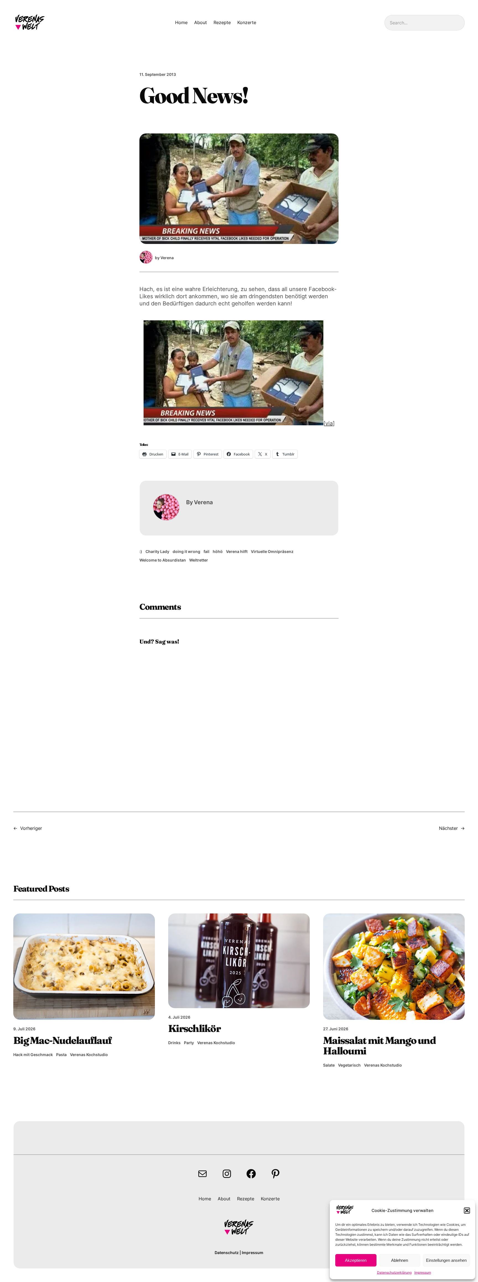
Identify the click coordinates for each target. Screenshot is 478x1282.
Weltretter (198, 560)
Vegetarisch (349, 1065)
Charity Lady (157, 551)
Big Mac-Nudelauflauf (62, 1040)
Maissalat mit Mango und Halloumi (379, 1045)
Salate (329, 1065)
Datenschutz (227, 1252)
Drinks (174, 1042)
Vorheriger (31, 828)
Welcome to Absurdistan (162, 560)
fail (206, 551)
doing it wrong (186, 551)
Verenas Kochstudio (89, 1054)
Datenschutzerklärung (394, 1272)
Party (189, 1042)
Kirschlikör (194, 1028)
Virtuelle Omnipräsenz (272, 551)
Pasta (61, 1054)
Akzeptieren (356, 1260)
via (329, 423)
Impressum (422, 1272)
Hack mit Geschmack (33, 1054)
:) (140, 551)
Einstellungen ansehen (446, 1260)
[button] (467, 1210)
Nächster (448, 828)
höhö (218, 551)
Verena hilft (237, 551)
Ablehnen (399, 1260)
